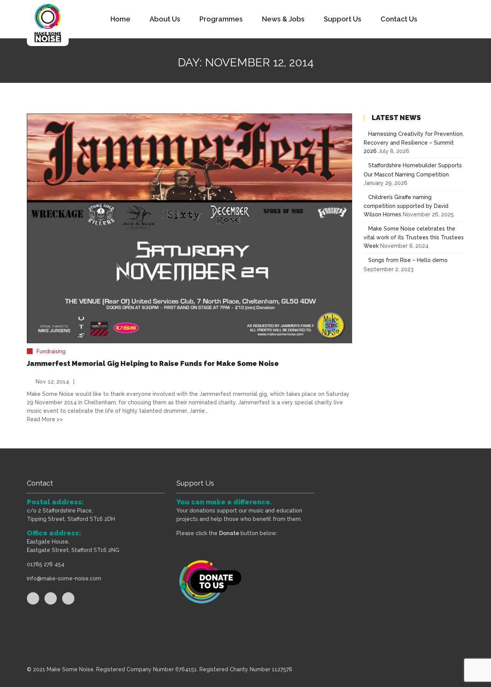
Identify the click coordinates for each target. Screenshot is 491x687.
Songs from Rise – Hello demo (408, 260)
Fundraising (51, 351)
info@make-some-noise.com (64, 578)
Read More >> (45, 419)
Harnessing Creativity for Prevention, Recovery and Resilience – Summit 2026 (414, 142)
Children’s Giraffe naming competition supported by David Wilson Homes (406, 205)
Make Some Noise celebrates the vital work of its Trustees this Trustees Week (414, 237)
